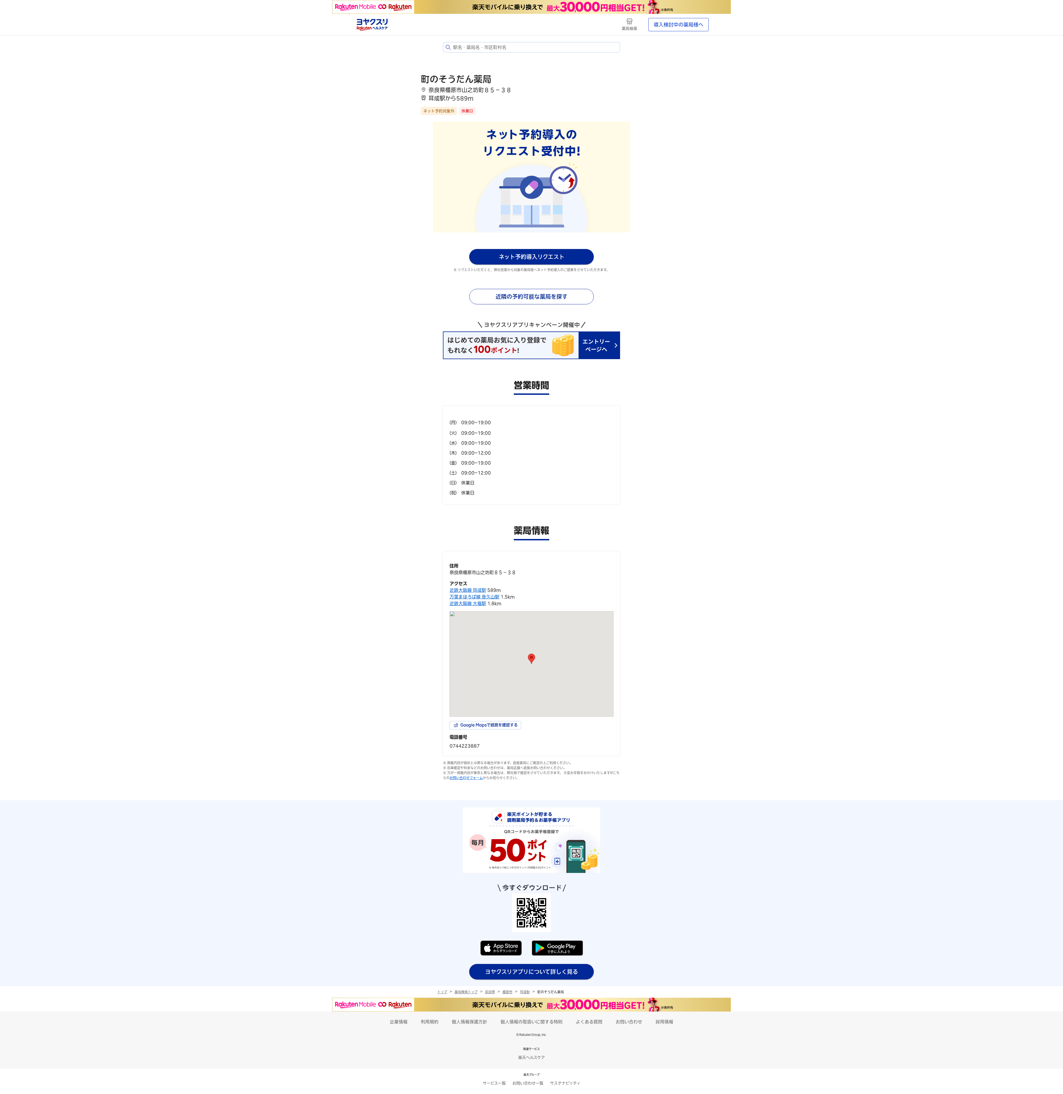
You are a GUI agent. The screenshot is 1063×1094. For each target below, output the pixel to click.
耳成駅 (525, 992)
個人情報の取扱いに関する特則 (531, 1022)
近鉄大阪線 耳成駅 (468, 590)
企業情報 (398, 1022)
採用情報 (664, 1022)
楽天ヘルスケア (531, 1057)
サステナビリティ (565, 1083)
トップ (442, 992)
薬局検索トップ (466, 992)
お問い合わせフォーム (466, 777)
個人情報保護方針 (469, 1022)
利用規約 (429, 1022)
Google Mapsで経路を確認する (489, 725)
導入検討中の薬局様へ (678, 24)
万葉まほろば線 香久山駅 (474, 597)
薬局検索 (629, 28)
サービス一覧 (494, 1083)
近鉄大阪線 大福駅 (468, 603)
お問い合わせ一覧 (527, 1083)
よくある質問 (589, 1022)
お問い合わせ (629, 1022)
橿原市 (507, 992)
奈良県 (490, 992)
